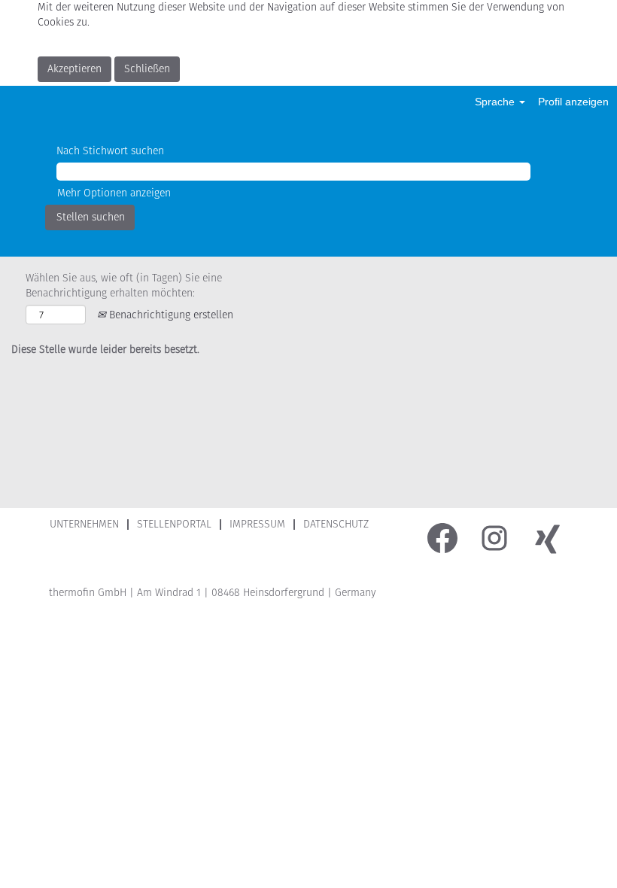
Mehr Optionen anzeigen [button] (114, 193)
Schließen (147, 68)
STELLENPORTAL (174, 524)
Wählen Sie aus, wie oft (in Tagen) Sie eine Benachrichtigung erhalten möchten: (124, 286)
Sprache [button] (496, 102)
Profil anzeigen (573, 102)
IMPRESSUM (257, 524)
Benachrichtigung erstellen (169, 315)
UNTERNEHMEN (84, 524)
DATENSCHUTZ (336, 524)
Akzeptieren (74, 68)
